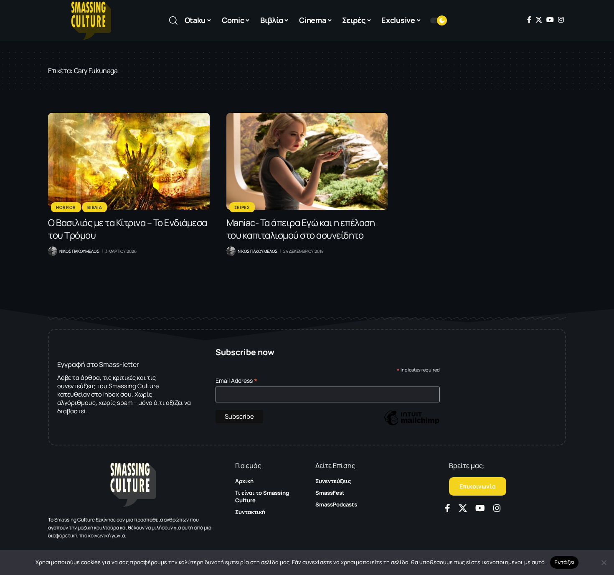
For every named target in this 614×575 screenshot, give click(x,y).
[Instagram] (561, 19)
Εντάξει (564, 562)
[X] (538, 19)
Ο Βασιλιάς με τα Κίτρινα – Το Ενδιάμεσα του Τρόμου (127, 229)
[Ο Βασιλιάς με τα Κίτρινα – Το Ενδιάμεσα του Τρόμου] (129, 161)
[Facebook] (529, 19)
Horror (66, 207)
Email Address (237, 380)
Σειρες (242, 207)
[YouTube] (550, 19)
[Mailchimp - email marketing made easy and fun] (412, 424)
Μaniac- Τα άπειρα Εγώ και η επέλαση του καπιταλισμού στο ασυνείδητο (300, 229)
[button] (173, 20)
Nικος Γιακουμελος (79, 251)
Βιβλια (94, 207)
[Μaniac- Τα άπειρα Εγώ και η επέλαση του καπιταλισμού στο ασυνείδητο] (307, 161)
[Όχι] (603, 562)
